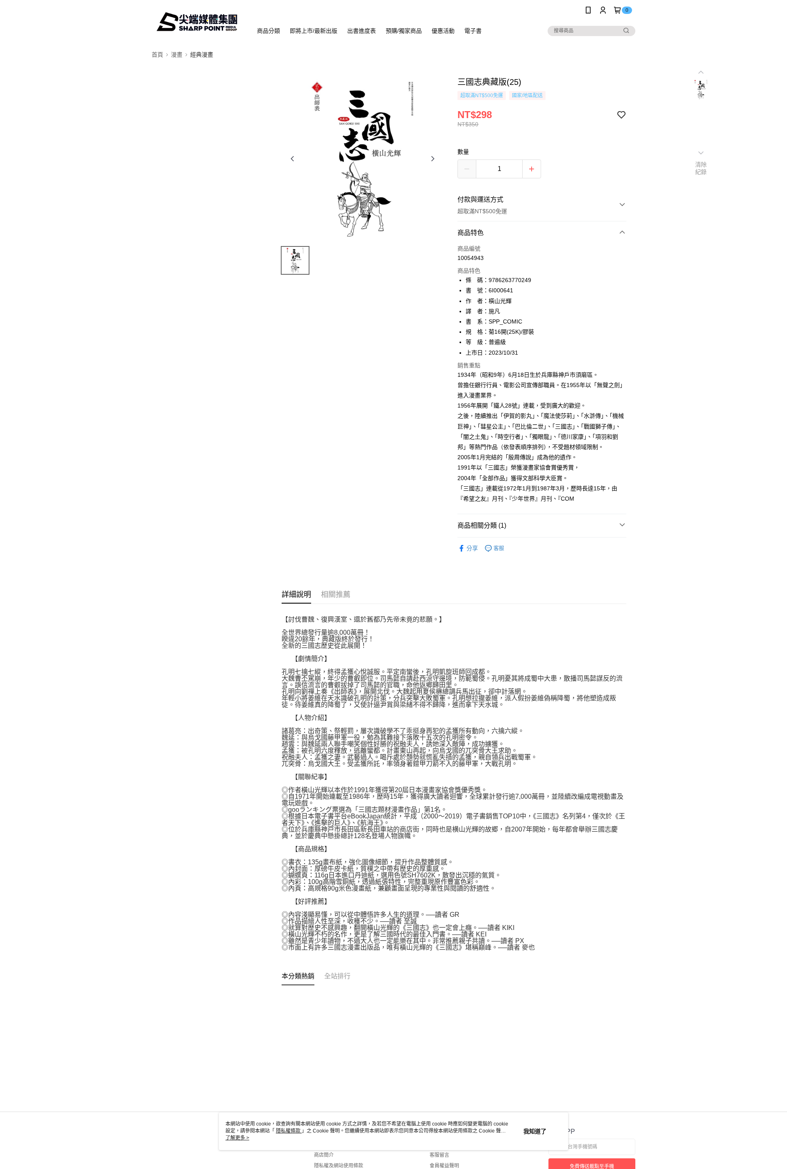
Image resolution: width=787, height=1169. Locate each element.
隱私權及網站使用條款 (338, 1166)
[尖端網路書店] (197, 21)
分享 (472, 548)
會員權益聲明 (444, 1166)
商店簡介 (324, 1155)
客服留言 (439, 1155)
